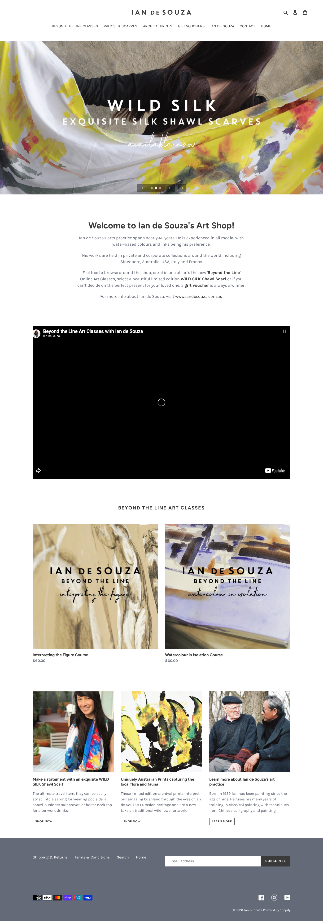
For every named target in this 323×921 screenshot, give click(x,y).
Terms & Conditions (92, 857)
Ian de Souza (253, 910)
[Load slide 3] (160, 188)
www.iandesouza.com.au (199, 296)
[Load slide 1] (152, 188)
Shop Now (43, 821)
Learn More (222, 821)
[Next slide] (169, 188)
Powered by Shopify (276, 910)
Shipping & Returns (50, 857)
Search (123, 857)
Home (141, 857)
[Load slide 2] (156, 188)
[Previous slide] (142, 188)
